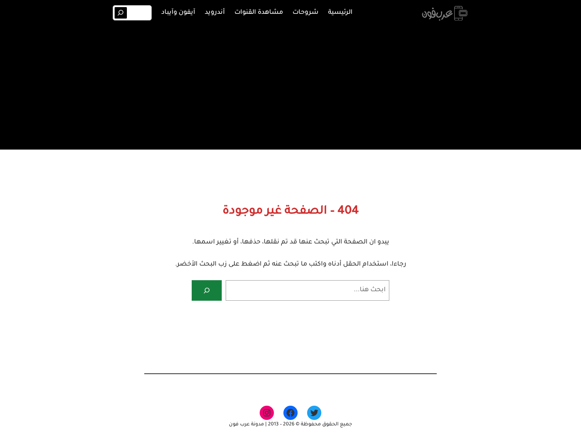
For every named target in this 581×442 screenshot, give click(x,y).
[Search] (121, 13)
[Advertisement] (290, 86)
